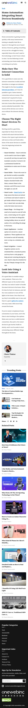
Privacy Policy (6, 665)
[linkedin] (5, 361)
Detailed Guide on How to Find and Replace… (12, 565)
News (3, 643)
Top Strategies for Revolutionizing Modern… (18, 415)
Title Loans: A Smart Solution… (18, 407)
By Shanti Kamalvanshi (8, 545)
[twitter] (6, 696)
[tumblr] (17, 696)
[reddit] (20, 696)
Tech (3, 8)
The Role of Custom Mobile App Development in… (12, 392)
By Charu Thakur (6, 449)
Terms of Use (6, 662)
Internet (4, 638)
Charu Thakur (10, 354)
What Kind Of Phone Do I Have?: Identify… (13, 542)
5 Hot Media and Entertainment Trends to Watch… (13, 470)
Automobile (5, 633)
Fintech (4, 641)
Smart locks (18, 192)
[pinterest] (9, 696)
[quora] (23, 696)
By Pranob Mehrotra (7, 617)
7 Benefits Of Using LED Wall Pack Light (14, 589)
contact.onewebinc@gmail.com (15, 686)
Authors (4, 659)
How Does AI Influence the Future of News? (13, 446)
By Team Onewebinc (7, 593)
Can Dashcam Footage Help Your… (18, 400)
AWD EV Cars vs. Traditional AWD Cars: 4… (14, 613)
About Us (5, 654)
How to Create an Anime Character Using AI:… (14, 518)
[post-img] (14, 379)
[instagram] (11, 696)
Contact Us (5, 656)
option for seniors (17, 301)
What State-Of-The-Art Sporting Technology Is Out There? (13, 494)
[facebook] (3, 696)
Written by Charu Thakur (13, 23)
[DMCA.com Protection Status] (6, 700)
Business (4, 635)
